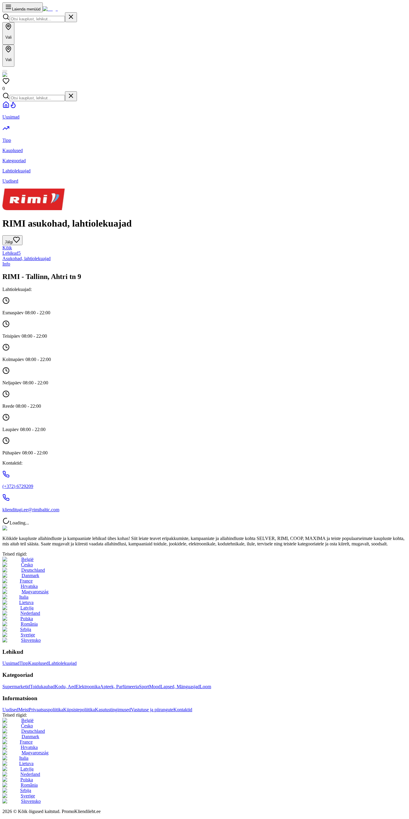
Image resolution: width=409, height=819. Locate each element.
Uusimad (10, 663)
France (26, 580)
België (27, 559)
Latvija (27, 607)
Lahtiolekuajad (63, 663)
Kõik (7, 247)
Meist (23, 709)
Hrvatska (29, 586)
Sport (144, 686)
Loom (205, 686)
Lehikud (11, 253)
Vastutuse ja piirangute (152, 709)
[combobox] (37, 19)
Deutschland (33, 570)
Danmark (30, 575)
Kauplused (38, 663)
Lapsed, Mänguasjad (180, 686)
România (29, 624)
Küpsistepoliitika (79, 709)
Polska (26, 618)
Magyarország (35, 591)
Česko (27, 564)
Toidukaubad (42, 686)
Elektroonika (88, 686)
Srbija (25, 629)
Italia (23, 597)
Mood (154, 686)
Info (6, 263)
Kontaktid (182, 709)
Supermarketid (16, 686)
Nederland (30, 613)
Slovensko (31, 640)
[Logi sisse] (4, 71)
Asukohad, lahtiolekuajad (26, 258)
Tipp (23, 663)
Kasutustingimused (113, 709)
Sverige (28, 634)
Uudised (10, 709)
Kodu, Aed (65, 686)
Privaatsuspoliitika (46, 709)
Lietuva (26, 602)
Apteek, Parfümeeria (119, 686)
